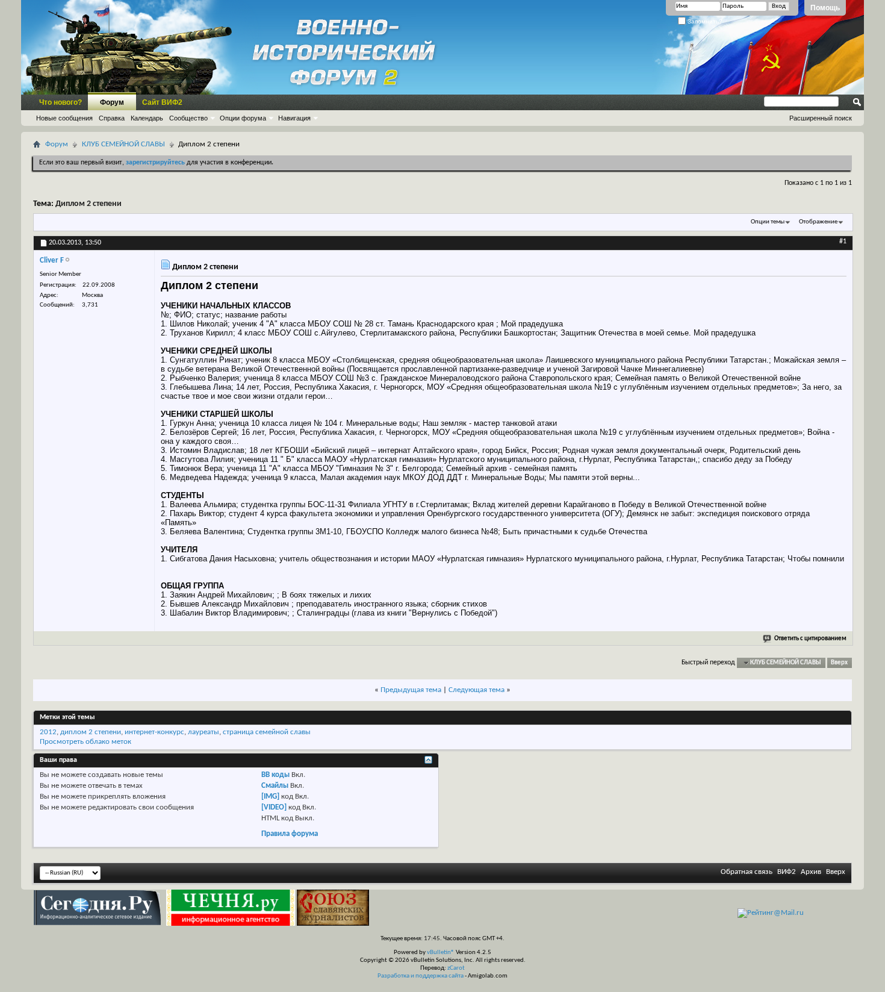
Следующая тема (477, 690)
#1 (842, 241)
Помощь (825, 8)
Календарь (147, 118)
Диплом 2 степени (88, 203)
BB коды (275, 775)
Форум (112, 102)
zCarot (456, 968)
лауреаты (203, 732)
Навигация (294, 118)
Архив (811, 872)
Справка (112, 118)
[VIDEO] (274, 807)
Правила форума (289, 834)
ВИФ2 (786, 872)
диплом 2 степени (90, 732)
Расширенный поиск (820, 118)
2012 (48, 732)
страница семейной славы (267, 732)
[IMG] (270, 796)
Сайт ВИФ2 (162, 102)
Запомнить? (704, 21)
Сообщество (188, 118)
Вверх (839, 663)
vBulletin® (441, 952)
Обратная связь (746, 872)
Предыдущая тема (410, 690)
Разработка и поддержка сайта (420, 976)
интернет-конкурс (154, 732)
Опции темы (767, 222)
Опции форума (243, 118)
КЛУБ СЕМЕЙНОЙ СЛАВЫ (123, 144)
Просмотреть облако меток (85, 742)
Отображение (818, 222)
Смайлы (274, 786)
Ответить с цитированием (810, 638)
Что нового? (60, 102)
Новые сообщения (64, 118)
